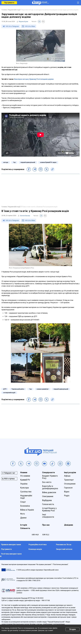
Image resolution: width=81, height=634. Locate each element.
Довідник (68, 525)
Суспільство (25, 491)
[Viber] (41, 169)
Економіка (25, 506)
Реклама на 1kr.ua (63, 544)
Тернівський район (17, 389)
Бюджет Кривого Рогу (50, 477)
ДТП (4, 389)
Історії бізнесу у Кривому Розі (49, 509)
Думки (23, 518)
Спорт (23, 502)
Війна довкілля (49, 492)
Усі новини (25, 476)
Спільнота (25, 528)
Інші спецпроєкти (48, 515)
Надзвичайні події (26, 496)
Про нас (46, 525)
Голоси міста (48, 504)
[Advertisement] (40, 190)
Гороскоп (68, 487)
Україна (23, 484)
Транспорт (69, 480)
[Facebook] (29, 169)
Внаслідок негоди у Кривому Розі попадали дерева (34, 79)
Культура (24, 487)
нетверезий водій (9, 392)
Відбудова (47, 500)
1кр (14, 162)
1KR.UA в (12, 26)
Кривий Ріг (25, 480)
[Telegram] (35, 169)
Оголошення (69, 484)
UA (39, 21)
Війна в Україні (27, 510)
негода (5, 162)
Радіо (66, 495)
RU (43, 21)
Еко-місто (46, 482)
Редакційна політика (38, 544)
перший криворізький (28, 162)
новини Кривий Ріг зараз (48, 162)
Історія (23, 525)
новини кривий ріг (43, 389)
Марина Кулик (23, 21)
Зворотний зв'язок (64, 549)
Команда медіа (35, 549)
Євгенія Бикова (25, 215)
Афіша (67, 476)
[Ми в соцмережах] (12, 463)
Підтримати (9, 3)
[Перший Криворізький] (40, 2)
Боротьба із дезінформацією (50, 487)
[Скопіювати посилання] (52, 169)
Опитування (47, 496)
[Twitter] (46, 169)
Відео (66, 491)
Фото (22, 514)
